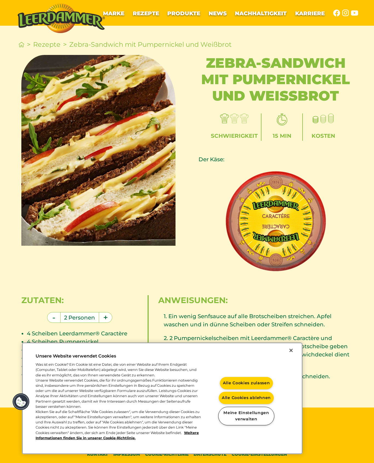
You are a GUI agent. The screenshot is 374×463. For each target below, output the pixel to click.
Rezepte (146, 13)
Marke (113, 13)
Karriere (310, 13)
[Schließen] (291, 350)
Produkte (183, 13)
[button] (21, 402)
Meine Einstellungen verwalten (246, 415)
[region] (162, 398)
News (218, 13)
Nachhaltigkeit (261, 13)
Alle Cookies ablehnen (246, 397)
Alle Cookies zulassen (246, 382)
